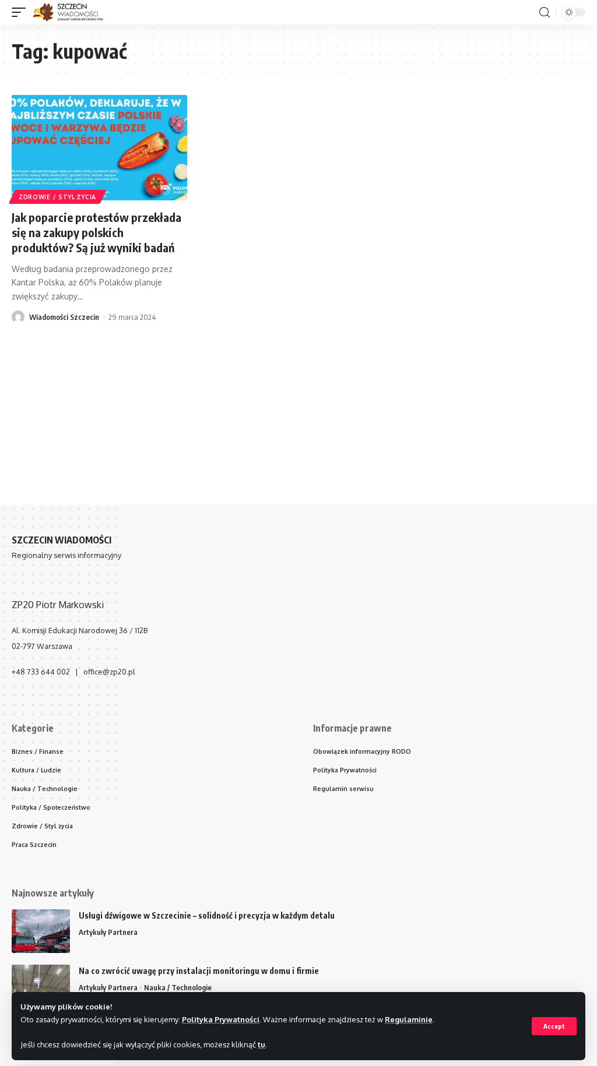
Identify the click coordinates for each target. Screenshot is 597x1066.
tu (261, 1044)
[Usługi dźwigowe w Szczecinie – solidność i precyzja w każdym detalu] (41, 931)
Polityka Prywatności (220, 1019)
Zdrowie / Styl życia (57, 196)
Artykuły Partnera (108, 932)
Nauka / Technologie (178, 987)
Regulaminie (409, 1019)
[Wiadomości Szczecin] (74, 12)
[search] (544, 12)
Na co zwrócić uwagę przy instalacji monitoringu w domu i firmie (199, 971)
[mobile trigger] (21, 12)
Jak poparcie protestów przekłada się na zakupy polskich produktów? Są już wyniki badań (96, 232)
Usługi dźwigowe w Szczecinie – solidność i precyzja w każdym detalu (207, 915)
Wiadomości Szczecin (64, 317)
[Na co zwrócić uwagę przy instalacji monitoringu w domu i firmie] (41, 986)
